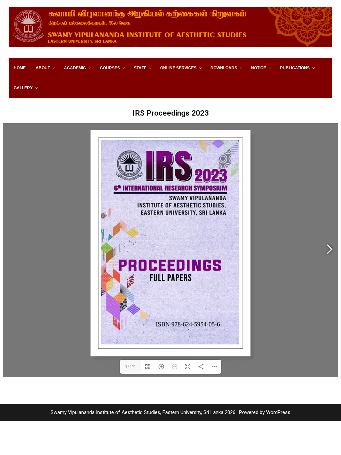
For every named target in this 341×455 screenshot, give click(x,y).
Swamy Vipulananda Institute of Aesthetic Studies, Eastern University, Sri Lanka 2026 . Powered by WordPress (170, 412)
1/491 (130, 366)
